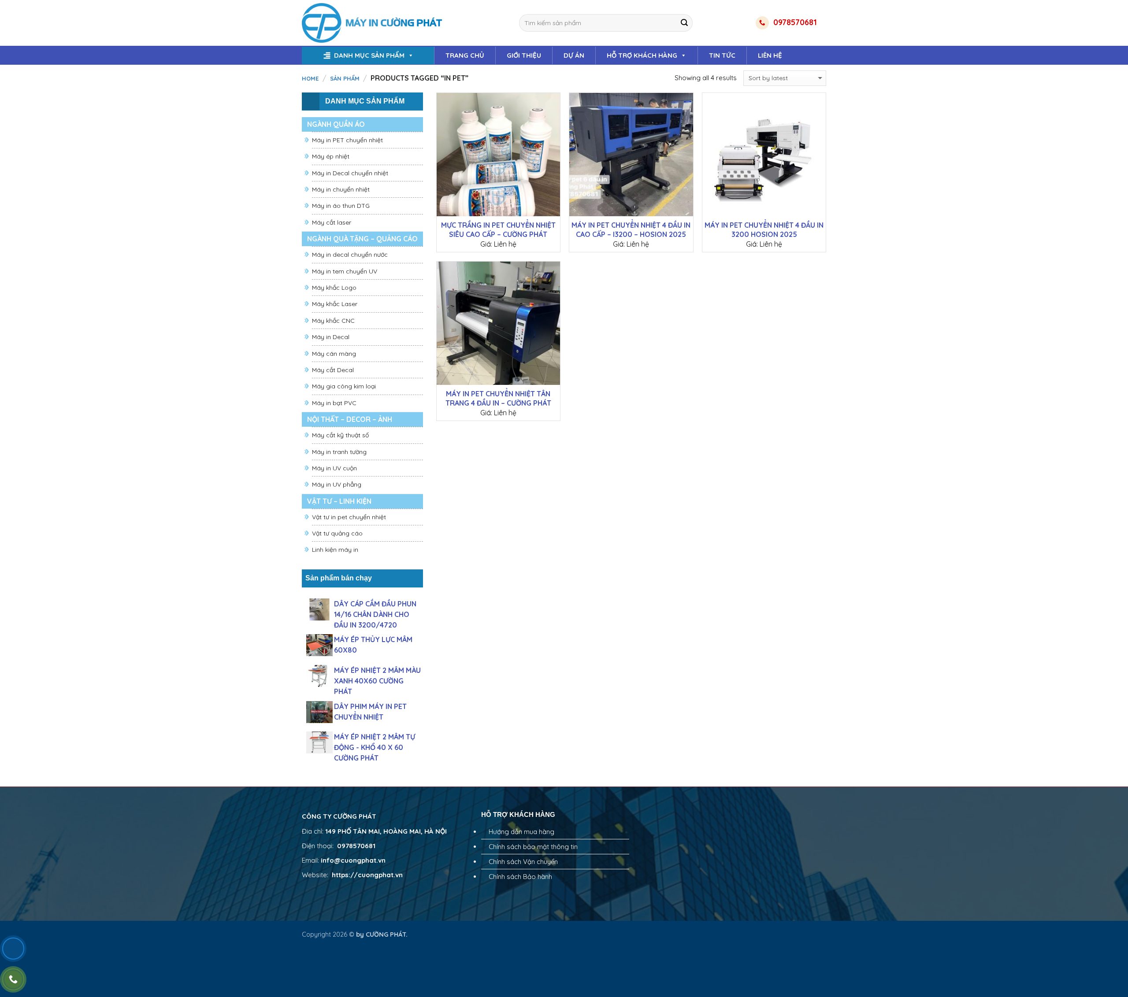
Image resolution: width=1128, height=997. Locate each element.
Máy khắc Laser (334, 304)
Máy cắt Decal (333, 370)
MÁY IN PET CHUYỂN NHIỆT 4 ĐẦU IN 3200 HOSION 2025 (764, 230)
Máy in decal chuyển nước (350, 254)
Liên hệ (770, 55)
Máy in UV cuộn (334, 468)
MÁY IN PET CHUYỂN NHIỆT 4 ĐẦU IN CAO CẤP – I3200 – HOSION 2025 (630, 230)
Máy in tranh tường (339, 452)
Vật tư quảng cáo (337, 533)
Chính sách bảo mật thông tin (533, 846)
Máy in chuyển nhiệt (341, 189)
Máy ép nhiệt (330, 156)
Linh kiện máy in (335, 550)
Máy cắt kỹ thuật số (340, 435)
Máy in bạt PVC (334, 403)
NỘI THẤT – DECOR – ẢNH (349, 419)
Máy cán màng (334, 354)
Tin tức (722, 55)
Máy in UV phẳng (336, 484)
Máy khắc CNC (333, 321)
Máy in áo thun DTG (341, 206)
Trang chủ (464, 55)
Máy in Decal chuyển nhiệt (350, 173)
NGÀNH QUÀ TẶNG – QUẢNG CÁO (362, 238)
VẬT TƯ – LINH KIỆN (339, 501)
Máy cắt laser (331, 222)
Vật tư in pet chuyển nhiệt (349, 517)
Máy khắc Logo (334, 288)
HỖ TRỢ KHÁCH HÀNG (642, 55)
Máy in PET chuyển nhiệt (347, 140)
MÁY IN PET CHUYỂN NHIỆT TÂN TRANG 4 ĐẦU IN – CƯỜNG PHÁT (498, 398)
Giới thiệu (524, 55)
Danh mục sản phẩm (369, 55)
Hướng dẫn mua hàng (521, 831)
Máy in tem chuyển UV (344, 271)
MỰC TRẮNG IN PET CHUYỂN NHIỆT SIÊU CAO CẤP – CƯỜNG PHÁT (498, 230)
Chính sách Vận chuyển (523, 861)
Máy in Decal (330, 337)
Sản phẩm (345, 78)
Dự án (574, 55)
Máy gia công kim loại (344, 386)
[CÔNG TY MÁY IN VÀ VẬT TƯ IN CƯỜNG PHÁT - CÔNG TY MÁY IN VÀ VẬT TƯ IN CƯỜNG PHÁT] (373, 23)
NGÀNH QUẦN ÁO (336, 124)
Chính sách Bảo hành (520, 876)
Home (310, 78)
